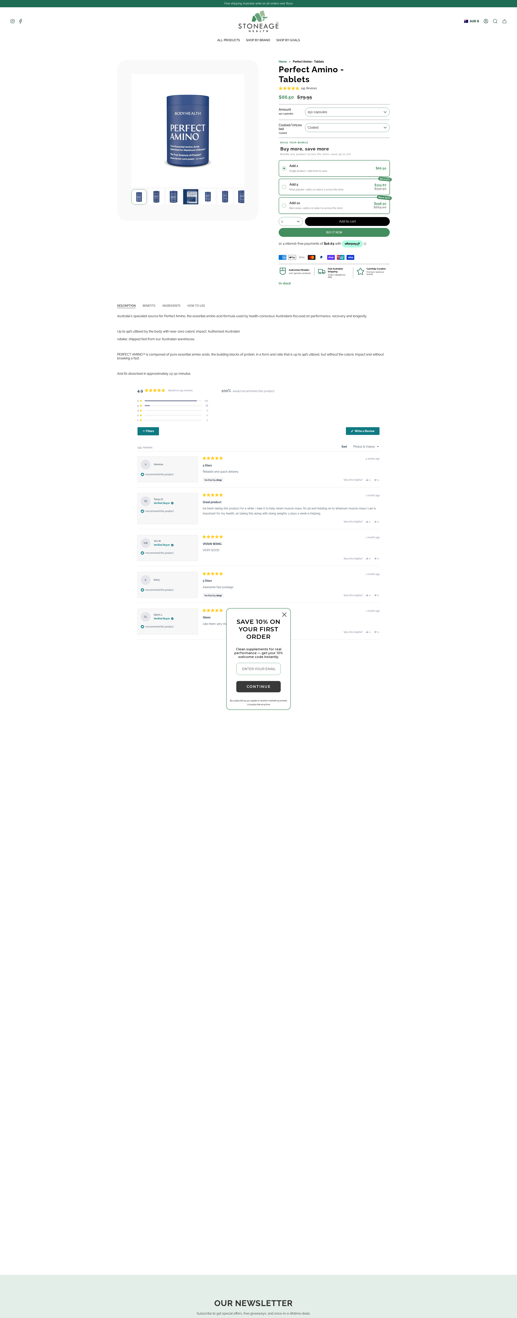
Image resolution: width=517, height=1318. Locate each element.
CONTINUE (259, 686)
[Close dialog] (284, 614)
